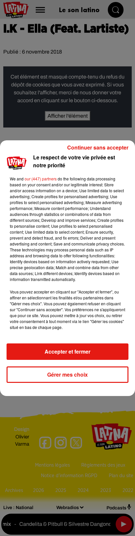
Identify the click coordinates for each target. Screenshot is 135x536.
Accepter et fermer (67, 351)
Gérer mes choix (67, 374)
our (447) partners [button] (41, 178)
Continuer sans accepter (97, 147)
